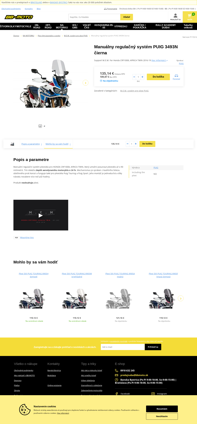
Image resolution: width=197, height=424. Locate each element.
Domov (16, 35)
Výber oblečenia (88, 380)
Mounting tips (27, 237)
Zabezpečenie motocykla (91, 390)
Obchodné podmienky (11, 8)
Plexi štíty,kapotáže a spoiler (49, 35)
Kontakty (29, 8)
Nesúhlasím (162, 416)
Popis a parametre (30, 143)
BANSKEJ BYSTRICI (58, 2)
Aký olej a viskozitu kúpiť (91, 370)
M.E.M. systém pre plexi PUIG (76, 35)
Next (85, 83)
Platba (16, 385)
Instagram (161, 393)
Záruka (17, 390)
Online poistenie (54, 385)
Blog (39, 8)
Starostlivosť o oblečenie (91, 385)
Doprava (17, 380)
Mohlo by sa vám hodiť (57, 143)
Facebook (125, 393)
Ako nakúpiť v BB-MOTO (24, 375)
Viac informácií (158, 60)
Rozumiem (162, 408)
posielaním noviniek (118, 341)
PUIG (181, 63)
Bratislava (51, 375)
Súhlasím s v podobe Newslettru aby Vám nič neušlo (132, 341)
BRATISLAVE (36, 2)
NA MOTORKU (28, 35)
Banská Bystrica (54, 370)
